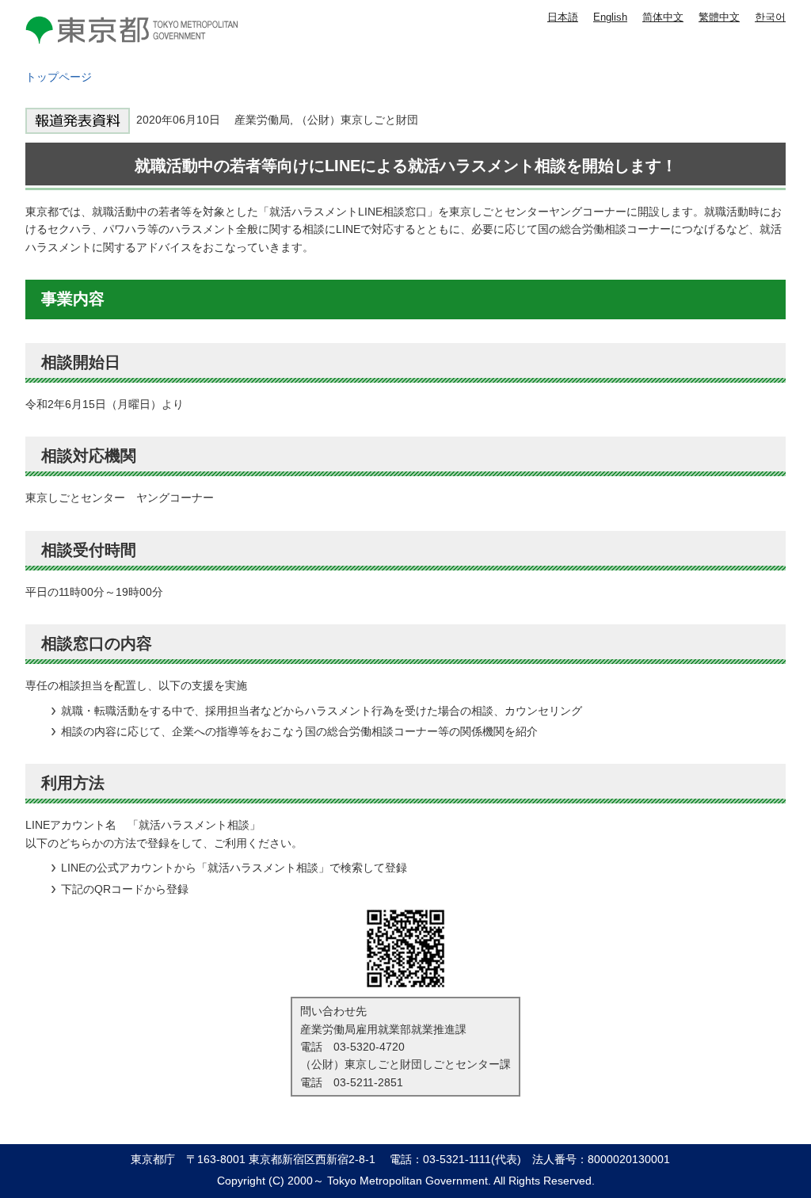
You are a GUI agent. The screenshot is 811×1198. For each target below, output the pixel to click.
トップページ (58, 77)
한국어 (770, 17)
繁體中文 (719, 17)
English (610, 17)
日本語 (562, 17)
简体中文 (662, 17)
